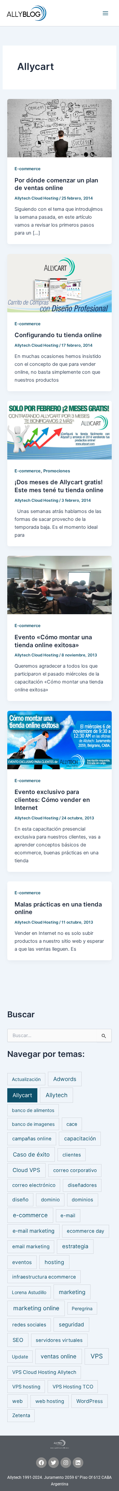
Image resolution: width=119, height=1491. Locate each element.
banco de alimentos (33, 1110)
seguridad (71, 1324)
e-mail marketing (34, 1231)
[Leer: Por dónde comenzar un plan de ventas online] (59, 128)
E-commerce (28, 168)
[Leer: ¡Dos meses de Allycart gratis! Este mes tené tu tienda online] (59, 430)
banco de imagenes (33, 1124)
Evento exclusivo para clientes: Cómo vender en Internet (52, 799)
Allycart (22, 1095)
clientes (71, 1155)
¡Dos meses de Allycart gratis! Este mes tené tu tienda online (59, 485)
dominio (50, 1200)
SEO (18, 1340)
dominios (82, 1200)
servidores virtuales (59, 1340)
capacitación (80, 1138)
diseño (20, 1199)
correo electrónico (34, 1185)
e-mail (67, 1216)
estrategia (75, 1246)
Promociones (56, 470)
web (17, 1401)
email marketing (31, 1247)
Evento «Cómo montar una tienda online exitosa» (53, 641)
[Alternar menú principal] (105, 13)
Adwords (64, 1079)
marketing (72, 1291)
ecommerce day (85, 1231)
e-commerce (30, 1215)
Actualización (26, 1079)
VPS (97, 1356)
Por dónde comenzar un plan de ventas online (56, 184)
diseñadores (82, 1185)
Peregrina (82, 1308)
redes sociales (29, 1325)
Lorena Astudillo (29, 1292)
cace (71, 1124)
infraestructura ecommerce (44, 1277)
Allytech (56, 1095)
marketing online (36, 1308)
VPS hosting (26, 1387)
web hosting (49, 1401)
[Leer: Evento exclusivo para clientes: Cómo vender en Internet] (59, 740)
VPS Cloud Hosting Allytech (44, 1372)
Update (20, 1356)
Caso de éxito (31, 1154)
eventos (22, 1262)
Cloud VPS (26, 1170)
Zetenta (21, 1415)
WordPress (89, 1401)
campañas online (32, 1139)
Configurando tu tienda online (58, 334)
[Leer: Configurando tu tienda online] (59, 283)
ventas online (58, 1356)
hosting (54, 1262)
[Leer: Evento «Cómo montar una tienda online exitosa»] (59, 585)
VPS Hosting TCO (73, 1387)
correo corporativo (75, 1170)
